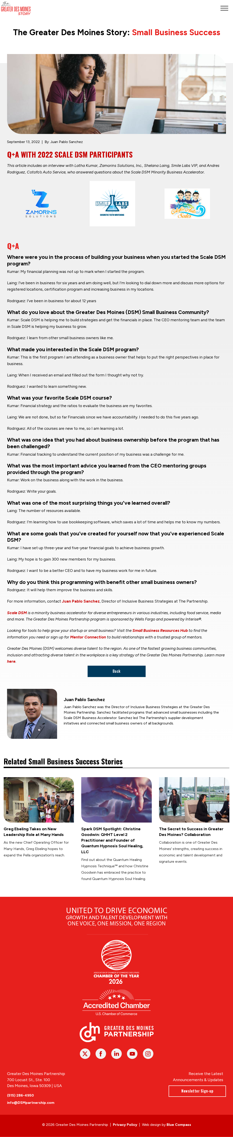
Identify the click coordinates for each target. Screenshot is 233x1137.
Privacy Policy (125, 1124)
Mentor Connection (88, 637)
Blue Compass (179, 1124)
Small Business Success (176, 32)
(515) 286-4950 (20, 1095)
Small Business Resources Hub (160, 630)
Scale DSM (17, 613)
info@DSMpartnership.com (30, 1102)
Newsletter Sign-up (197, 1091)
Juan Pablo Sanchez (81, 601)
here (11, 661)
